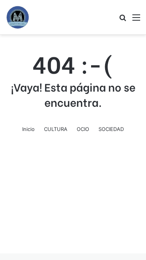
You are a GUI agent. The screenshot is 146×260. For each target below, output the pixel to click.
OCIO (83, 129)
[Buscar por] (123, 20)
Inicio (28, 129)
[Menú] (136, 20)
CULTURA (55, 129)
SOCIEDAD (111, 129)
